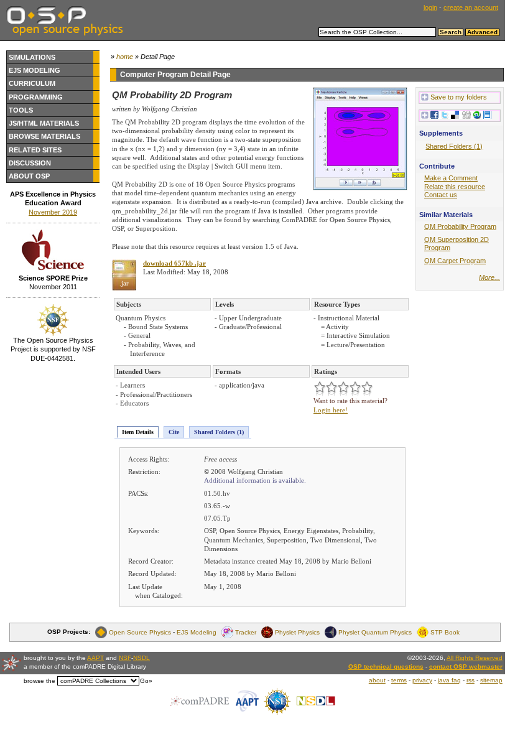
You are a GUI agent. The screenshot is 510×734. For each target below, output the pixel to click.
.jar (124, 283)
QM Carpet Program (455, 260)
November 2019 (53, 212)
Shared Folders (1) (219, 432)
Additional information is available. (255, 480)
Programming (36, 97)
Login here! (330, 410)
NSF (125, 657)
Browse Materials (44, 136)
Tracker (245, 631)
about (377, 680)
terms (399, 680)
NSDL (141, 657)
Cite (174, 432)
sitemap (491, 680)
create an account (470, 7)
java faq (449, 680)
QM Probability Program (460, 226)
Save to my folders (458, 97)
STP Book (445, 631)
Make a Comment (451, 178)
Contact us (440, 194)
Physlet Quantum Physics (375, 631)
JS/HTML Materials (44, 123)
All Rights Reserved (475, 657)
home (124, 56)
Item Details (138, 432)
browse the (39, 680)
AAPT (95, 657)
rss (470, 680)
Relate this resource (454, 186)
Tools (21, 110)
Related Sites (35, 150)
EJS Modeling (34, 70)
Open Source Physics (140, 631)
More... (489, 277)
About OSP (29, 176)
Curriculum (32, 83)
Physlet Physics (297, 631)
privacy (422, 680)
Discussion (30, 163)
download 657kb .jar (174, 263)
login (430, 7)
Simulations (32, 57)
